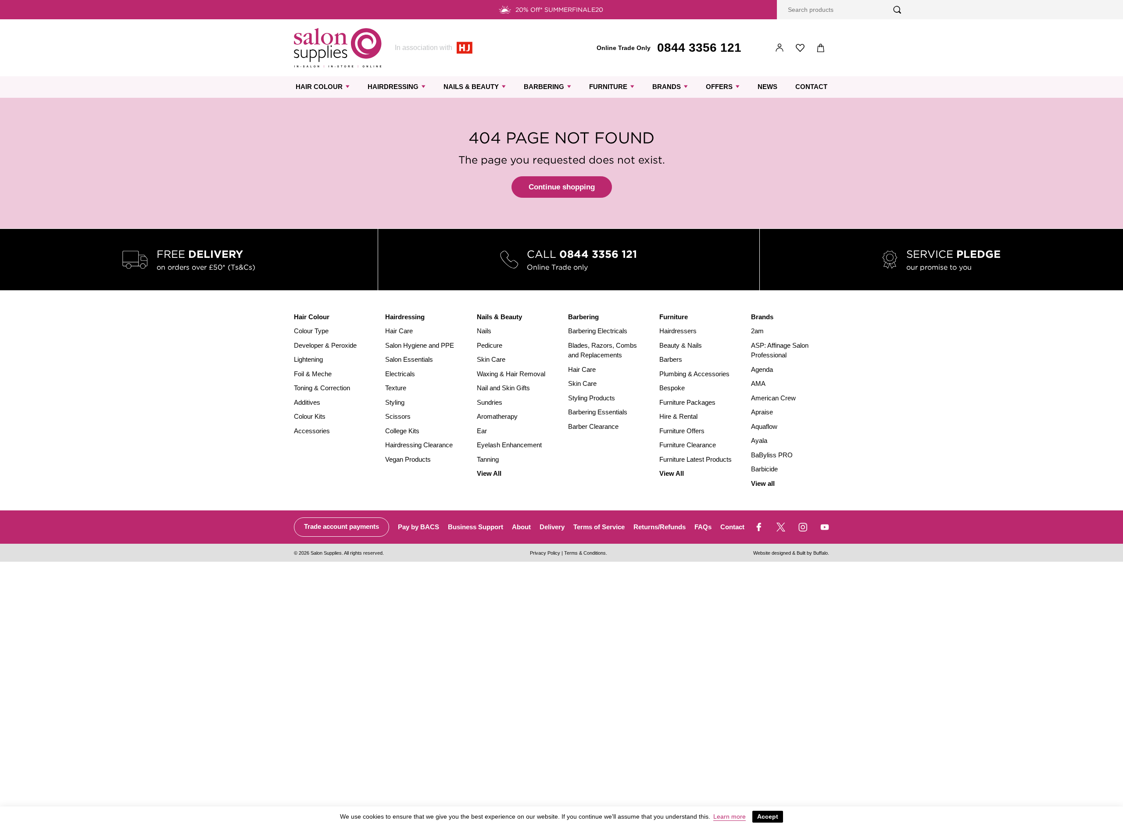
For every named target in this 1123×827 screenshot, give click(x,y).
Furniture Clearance (687, 445)
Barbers (670, 359)
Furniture (608, 86)
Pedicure (489, 345)
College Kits (402, 431)
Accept (767, 816)
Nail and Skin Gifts (503, 388)
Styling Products (591, 398)
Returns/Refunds (659, 527)
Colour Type (311, 331)
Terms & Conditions (585, 553)
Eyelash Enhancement (509, 445)
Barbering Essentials (597, 412)
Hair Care (399, 331)
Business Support (475, 527)
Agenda (762, 369)
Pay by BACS (418, 527)
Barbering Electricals (597, 331)
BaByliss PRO (772, 455)
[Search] (897, 10)
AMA (758, 383)
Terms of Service (599, 527)
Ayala (759, 440)
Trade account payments (341, 526)
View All (489, 473)
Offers (719, 86)
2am (757, 331)
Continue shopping (562, 187)
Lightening (308, 359)
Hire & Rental (678, 416)
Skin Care (491, 359)
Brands (666, 86)
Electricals (400, 374)
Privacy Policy (545, 553)
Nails (484, 331)
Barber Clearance (593, 426)
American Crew (773, 398)
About (521, 527)
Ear (482, 431)
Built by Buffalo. (813, 553)
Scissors (398, 416)
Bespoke (672, 388)
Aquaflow (764, 426)
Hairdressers (678, 331)
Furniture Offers (682, 431)
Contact (811, 86)
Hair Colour (319, 86)
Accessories (312, 431)
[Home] (338, 48)
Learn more (729, 816)
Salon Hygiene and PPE (419, 345)
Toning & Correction (322, 388)
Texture (395, 388)
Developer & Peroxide (325, 345)
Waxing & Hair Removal (511, 374)
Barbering (544, 86)
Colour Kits (309, 416)
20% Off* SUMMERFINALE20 (559, 9)
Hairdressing (393, 86)
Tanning (488, 459)
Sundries (489, 402)
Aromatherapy (497, 416)
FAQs (703, 527)
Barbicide (764, 469)
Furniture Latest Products (695, 459)
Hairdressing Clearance (419, 445)
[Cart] (821, 48)
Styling (394, 402)
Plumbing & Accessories (694, 374)
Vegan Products (408, 459)
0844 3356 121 (699, 47)
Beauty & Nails (680, 345)
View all (763, 483)
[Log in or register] (780, 48)
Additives (307, 402)
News (767, 86)
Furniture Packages (687, 402)
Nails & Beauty (471, 86)
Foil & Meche (313, 374)
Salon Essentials (409, 359)
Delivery (552, 527)
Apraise (762, 412)
